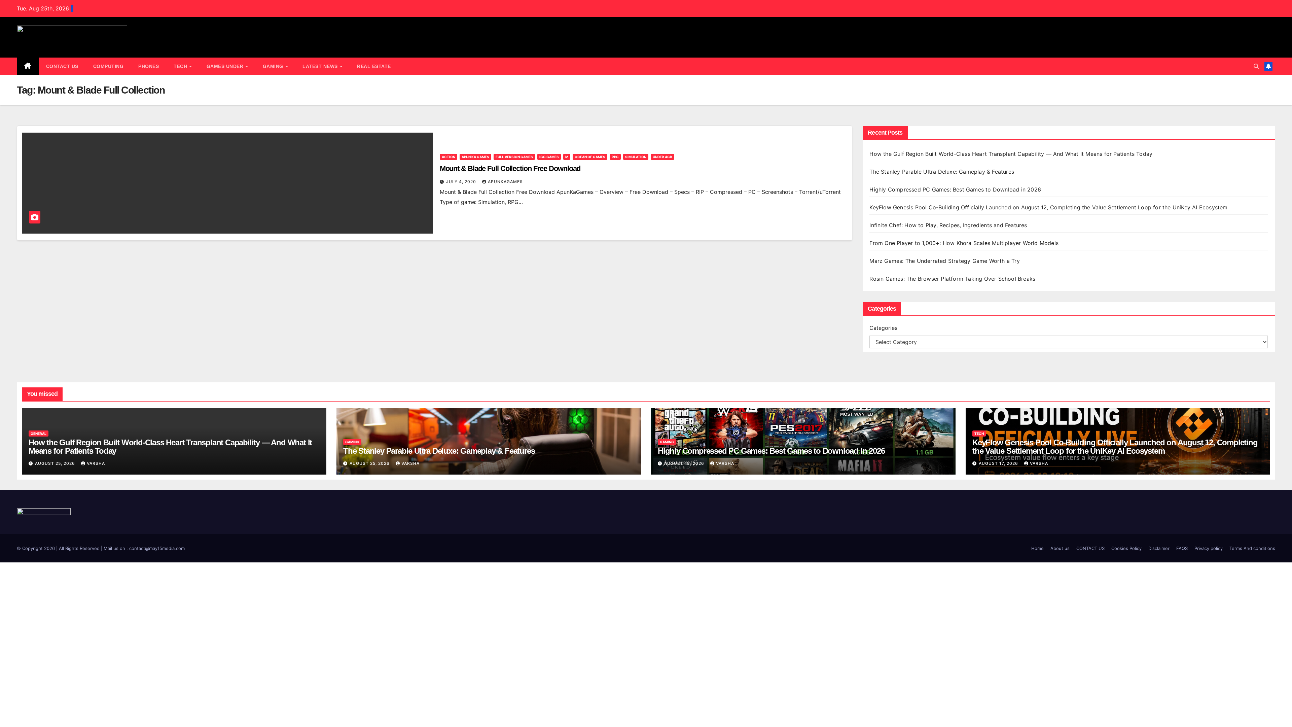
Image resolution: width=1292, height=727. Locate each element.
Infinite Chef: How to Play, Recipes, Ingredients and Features (948, 225)
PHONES (148, 66)
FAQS (1182, 548)
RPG (615, 157)
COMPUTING (108, 66)
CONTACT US (62, 66)
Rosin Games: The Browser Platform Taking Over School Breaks (952, 278)
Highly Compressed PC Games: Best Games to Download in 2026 (956, 189)
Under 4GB (662, 157)
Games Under (226, 66)
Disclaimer (1159, 548)
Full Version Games (514, 157)
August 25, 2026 (55, 463)
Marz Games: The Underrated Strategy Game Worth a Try (944, 260)
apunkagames (505, 181)
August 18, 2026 (685, 463)
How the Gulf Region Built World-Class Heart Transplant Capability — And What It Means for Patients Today (1010, 153)
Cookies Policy (1126, 548)
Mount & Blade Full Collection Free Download (510, 168)
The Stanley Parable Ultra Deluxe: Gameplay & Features (942, 171)
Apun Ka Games (475, 157)
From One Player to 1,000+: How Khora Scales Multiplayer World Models (963, 243)
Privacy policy (1208, 548)
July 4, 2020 (461, 181)
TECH (181, 66)
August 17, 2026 (999, 463)
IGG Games (549, 157)
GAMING (274, 66)
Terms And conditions (1252, 548)
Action (448, 157)
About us (1060, 548)
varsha (96, 463)
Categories (883, 327)
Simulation (635, 157)
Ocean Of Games (590, 157)
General (38, 433)
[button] (1256, 66)
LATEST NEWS (320, 66)
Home (1037, 548)
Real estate (374, 66)
